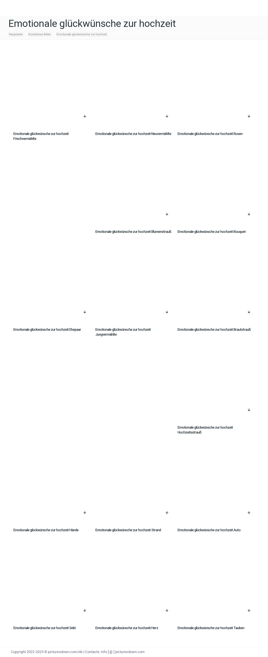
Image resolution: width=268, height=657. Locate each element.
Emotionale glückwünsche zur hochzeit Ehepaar (47, 329)
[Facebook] (219, 652)
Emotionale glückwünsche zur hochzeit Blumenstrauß (133, 232)
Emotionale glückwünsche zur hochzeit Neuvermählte (133, 134)
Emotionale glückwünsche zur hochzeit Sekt (44, 628)
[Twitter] (229, 652)
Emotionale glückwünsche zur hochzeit (82, 34)
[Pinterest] (238, 652)
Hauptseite (16, 34)
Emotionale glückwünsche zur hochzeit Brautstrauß (214, 329)
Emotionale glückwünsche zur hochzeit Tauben (211, 628)
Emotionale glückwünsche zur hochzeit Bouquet (212, 232)
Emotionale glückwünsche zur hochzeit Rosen (210, 134)
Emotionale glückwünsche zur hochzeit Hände (45, 530)
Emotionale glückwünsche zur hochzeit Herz (126, 628)
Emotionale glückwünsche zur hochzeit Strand (128, 530)
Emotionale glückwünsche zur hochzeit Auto (209, 530)
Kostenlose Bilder (40, 34)
